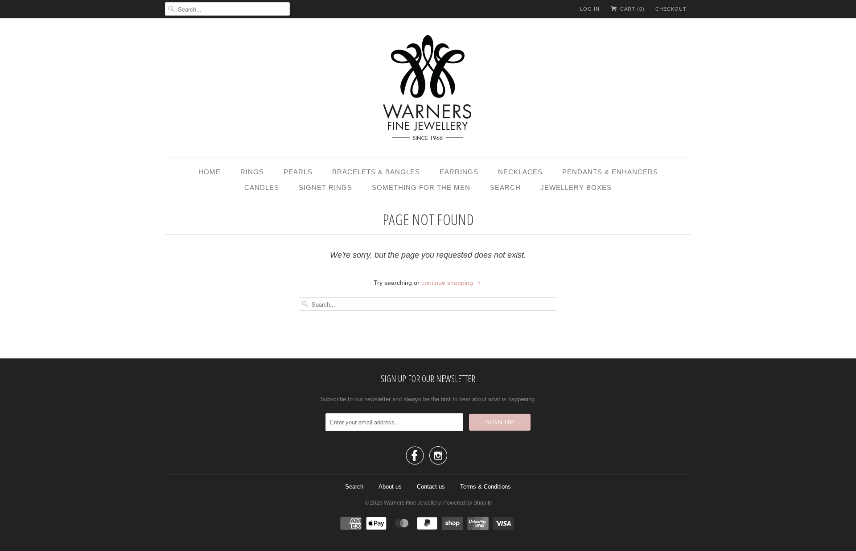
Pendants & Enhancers (610, 172)
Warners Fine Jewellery (412, 503)
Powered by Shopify (467, 503)
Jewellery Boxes (576, 187)
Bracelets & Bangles (376, 172)
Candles (261, 187)
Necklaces (520, 172)
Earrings (459, 172)
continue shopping (448, 282)
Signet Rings (325, 187)
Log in (590, 9)
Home (209, 172)
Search (505, 187)
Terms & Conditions (485, 486)
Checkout (671, 9)
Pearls (298, 172)
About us (390, 486)
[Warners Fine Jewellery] (428, 89)
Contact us (431, 486)
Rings (252, 172)
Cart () (631, 9)
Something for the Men (421, 187)
